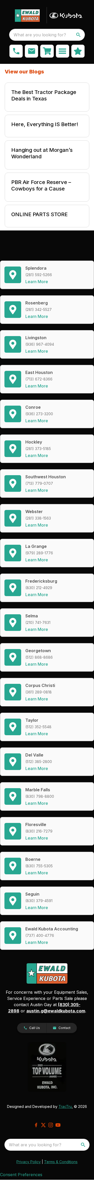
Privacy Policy (28, 1162)
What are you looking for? (40, 34)
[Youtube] (58, 1125)
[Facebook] (36, 1125)
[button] (16, 51)
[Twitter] (43, 1125)
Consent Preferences (21, 1174)
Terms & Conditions (61, 1162)
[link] (47, 51)
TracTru (65, 1106)
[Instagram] (50, 1125)
